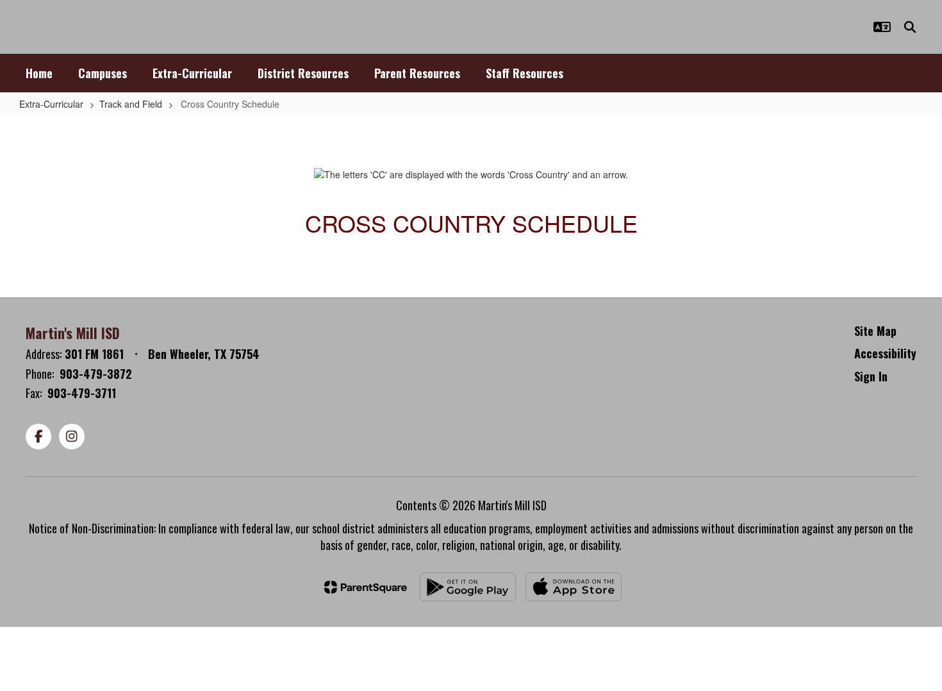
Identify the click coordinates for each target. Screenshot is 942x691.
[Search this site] (910, 27)
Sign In (871, 376)
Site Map (875, 330)
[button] (882, 27)
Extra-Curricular (51, 103)
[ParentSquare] (365, 587)
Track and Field (130, 103)
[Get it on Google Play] (468, 586)
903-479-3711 (81, 393)
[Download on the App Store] (573, 586)
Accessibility (885, 353)
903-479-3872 (96, 373)
